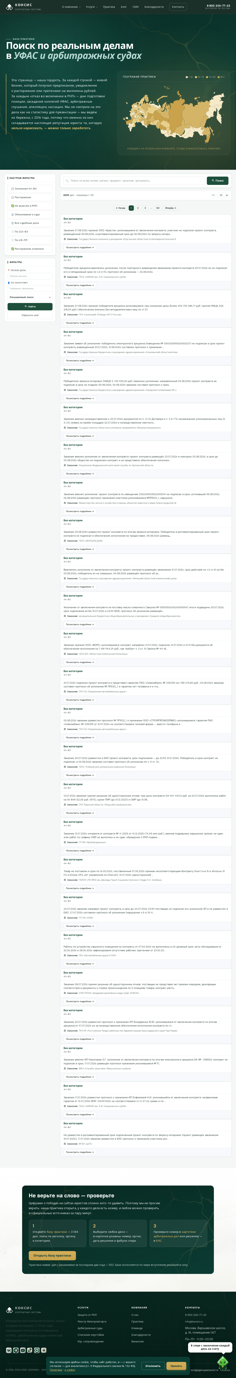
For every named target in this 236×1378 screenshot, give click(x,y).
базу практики (57, 1232)
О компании (70, 6)
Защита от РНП (87, 1315)
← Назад (120, 208)
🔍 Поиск (218, 180)
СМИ (136, 6)
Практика (109, 6)
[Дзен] (44, 1350)
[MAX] (37, 1350)
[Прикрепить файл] (171, 1371)
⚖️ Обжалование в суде (25, 214)
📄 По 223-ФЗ (19, 231)
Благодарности (154, 6)
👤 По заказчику (18, 283)
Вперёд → (170, 208)
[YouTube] (23, 1350)
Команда (137, 1328)
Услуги (90, 6)
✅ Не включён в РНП (24, 205)
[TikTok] (30, 1350)
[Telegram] (16, 1350)
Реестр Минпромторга (92, 1321)
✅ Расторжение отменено (27, 248)
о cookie (70, 1370)
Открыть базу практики (52, 1255)
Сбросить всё (30, 315)
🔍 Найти (30, 306)
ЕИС (159, 1240)
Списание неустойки (91, 1334)
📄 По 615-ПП (19, 240)
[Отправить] (227, 1371)
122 (157, 208)
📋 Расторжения (21, 197)
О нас (135, 1315)
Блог (124, 6)
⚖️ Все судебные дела (25, 223)
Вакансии (137, 1341)
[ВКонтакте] (9, 1350)
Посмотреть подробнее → (80, 247)
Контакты (178, 6)
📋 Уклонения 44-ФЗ (24, 188)
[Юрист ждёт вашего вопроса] (153, 1364)
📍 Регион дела (17, 270)
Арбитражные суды (90, 1328)
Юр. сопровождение (91, 1341)
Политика (56, 1370)
